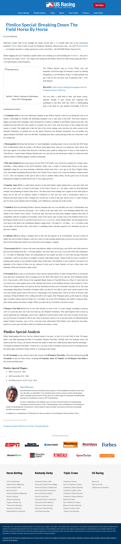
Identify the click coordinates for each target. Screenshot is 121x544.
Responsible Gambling (74, 538)
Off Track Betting (13, 481)
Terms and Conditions (51, 538)
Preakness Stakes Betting (73, 487)
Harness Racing (12, 496)
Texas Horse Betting (14, 505)
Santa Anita (46, 220)
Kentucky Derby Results (44, 505)
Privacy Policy (38, 538)
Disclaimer (63, 538)
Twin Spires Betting (42, 511)
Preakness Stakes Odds (72, 490)
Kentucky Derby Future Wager (46, 484)
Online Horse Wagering (15, 484)
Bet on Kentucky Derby (43, 493)
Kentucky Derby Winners (44, 502)
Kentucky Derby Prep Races (45, 490)
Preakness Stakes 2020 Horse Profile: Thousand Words (27, 426)
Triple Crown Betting (71, 511)
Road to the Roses (42, 496)
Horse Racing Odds (13, 487)
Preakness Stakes (70, 481)
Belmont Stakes (69, 499)
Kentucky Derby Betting (9, 540)
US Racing (16, 538)
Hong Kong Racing (13, 499)
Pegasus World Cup (13, 502)
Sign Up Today (97, 484)
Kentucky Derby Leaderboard (46, 487)
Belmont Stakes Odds (71, 508)
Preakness (80, 46)
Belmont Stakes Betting (72, 505)
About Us (95, 481)
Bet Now (100, 5)
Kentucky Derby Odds (43, 481)
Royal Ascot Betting (13, 508)
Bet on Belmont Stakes (71, 502)
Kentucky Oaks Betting (43, 508)
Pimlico (14, 46)
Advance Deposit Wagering (16, 493)
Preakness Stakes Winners (73, 496)
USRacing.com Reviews (100, 487)
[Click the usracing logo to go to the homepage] (60, 5)
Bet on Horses (11, 490)
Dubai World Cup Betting (15, 511)
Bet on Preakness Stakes (72, 484)
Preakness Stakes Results (73, 493)
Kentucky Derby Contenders (45, 499)
